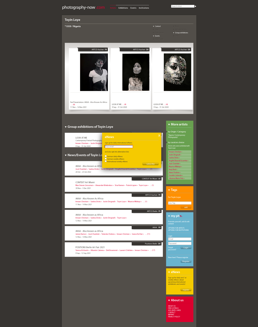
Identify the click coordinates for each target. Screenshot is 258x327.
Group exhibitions (181, 33)
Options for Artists (176, 228)
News (177, 26)
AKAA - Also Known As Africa (89, 198)
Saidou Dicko (173, 158)
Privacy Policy (174, 317)
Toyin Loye (141, 169)
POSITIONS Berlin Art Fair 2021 (90, 247)
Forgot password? (172, 248)
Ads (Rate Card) (174, 310)
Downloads (159, 39)
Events (133, 7)
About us (172, 306)
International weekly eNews (117, 161)
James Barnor (81, 234)
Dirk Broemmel (111, 250)
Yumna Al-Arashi (82, 250)
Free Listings (173, 308)
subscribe (150, 164)
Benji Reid (172, 169)
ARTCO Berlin (152, 211)
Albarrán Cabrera (97, 250)
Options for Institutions (178, 230)
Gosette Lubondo (175, 175)
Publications (159, 33)
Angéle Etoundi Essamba (178, 160)
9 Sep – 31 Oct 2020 (119, 107)
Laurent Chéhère (126, 250)
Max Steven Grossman (84, 185)
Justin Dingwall (174, 155)
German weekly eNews (115, 159)
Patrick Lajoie (131, 185)
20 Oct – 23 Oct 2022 (83, 172)
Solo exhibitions (181, 29)
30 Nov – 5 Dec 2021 (83, 188)
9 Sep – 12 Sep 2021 (83, 253)
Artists (113, 7)
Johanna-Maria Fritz (176, 178)
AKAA (155, 227)
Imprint (171, 314)
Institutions (144, 7)
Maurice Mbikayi (175, 166)
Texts (157, 29)
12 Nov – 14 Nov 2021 (84, 221)
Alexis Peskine (174, 172)
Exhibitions (123, 7)
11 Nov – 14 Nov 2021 (78, 107)
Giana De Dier (137, 234)
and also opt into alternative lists (117, 152)
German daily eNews (115, 156)
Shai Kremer (119, 185)
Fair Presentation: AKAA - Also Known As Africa (88, 102)
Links (177, 36)
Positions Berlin (151, 243)
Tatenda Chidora (107, 234)
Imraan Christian (175, 152)
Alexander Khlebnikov (103, 185)
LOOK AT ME (116, 104)
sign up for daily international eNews (118, 143)
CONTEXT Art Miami (149, 178)
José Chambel (174, 163)
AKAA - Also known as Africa (89, 166)
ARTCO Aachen (98, 49)
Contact (158, 26)
